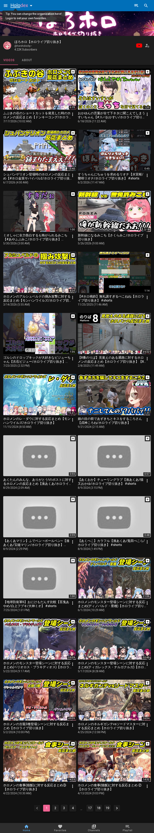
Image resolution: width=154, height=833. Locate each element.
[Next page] (117, 808)
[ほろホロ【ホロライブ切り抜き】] (7, 45)
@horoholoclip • (23, 46)
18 (98, 808)
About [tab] (27, 60)
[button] (22, 5)
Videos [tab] (9, 60)
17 (90, 808)
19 (107, 808)
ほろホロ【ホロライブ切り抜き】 (38, 42)
